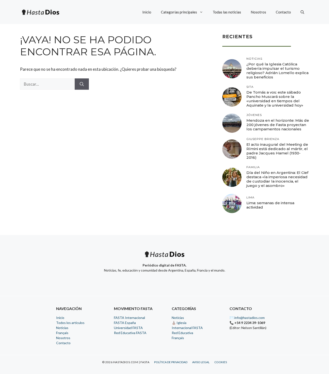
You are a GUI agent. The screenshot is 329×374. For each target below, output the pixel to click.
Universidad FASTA (128, 328)
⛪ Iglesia (179, 323)
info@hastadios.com (249, 318)
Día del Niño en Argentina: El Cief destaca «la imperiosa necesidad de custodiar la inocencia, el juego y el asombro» (277, 179)
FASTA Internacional (129, 318)
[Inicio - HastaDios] (164, 257)
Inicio (146, 12)
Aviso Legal (201, 362)
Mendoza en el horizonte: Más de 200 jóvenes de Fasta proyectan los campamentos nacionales (277, 124)
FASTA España (125, 323)
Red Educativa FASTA (130, 333)
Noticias (62, 328)
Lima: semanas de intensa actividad (270, 205)
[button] (302, 12)
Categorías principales (179, 12)
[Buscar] (82, 84)
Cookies (220, 362)
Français (62, 333)
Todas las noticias (227, 12)
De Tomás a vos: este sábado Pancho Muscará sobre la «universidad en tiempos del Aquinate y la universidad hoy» (274, 99)
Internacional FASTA (187, 328)
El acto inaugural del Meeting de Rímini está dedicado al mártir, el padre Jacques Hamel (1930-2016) (277, 151)
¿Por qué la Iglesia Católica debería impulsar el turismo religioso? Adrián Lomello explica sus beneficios (277, 70)
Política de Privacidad (170, 362)
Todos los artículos (70, 323)
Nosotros (258, 12)
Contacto (283, 12)
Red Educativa (182, 333)
